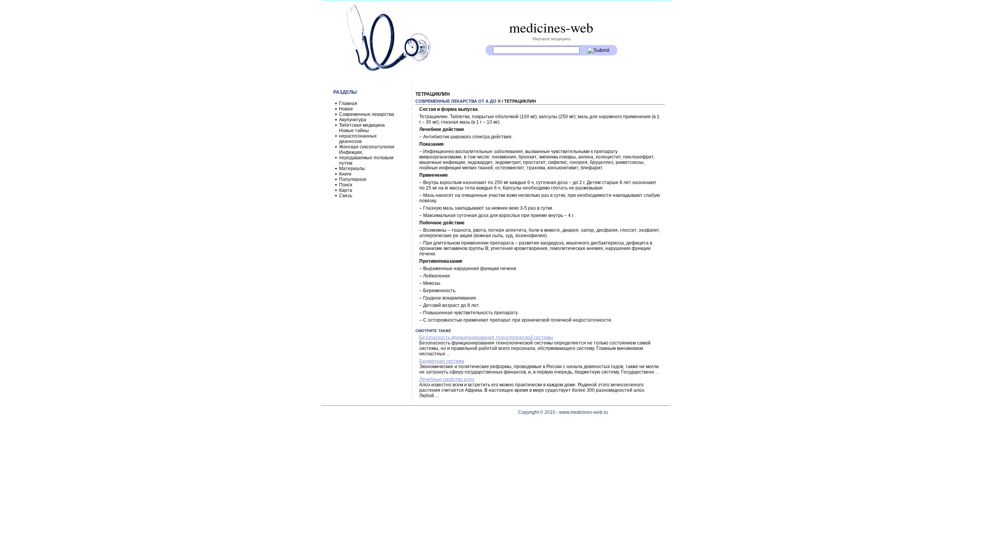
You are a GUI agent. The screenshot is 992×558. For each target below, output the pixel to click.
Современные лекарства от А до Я (458, 101)
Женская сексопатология (366, 147)
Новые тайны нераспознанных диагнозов (358, 136)
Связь (345, 195)
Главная (348, 103)
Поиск (345, 185)
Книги (345, 174)
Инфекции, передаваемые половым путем (366, 158)
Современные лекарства (366, 114)
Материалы (352, 168)
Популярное (353, 179)
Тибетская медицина (362, 125)
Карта (345, 190)
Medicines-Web (551, 27)
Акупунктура (352, 119)
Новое (346, 109)
